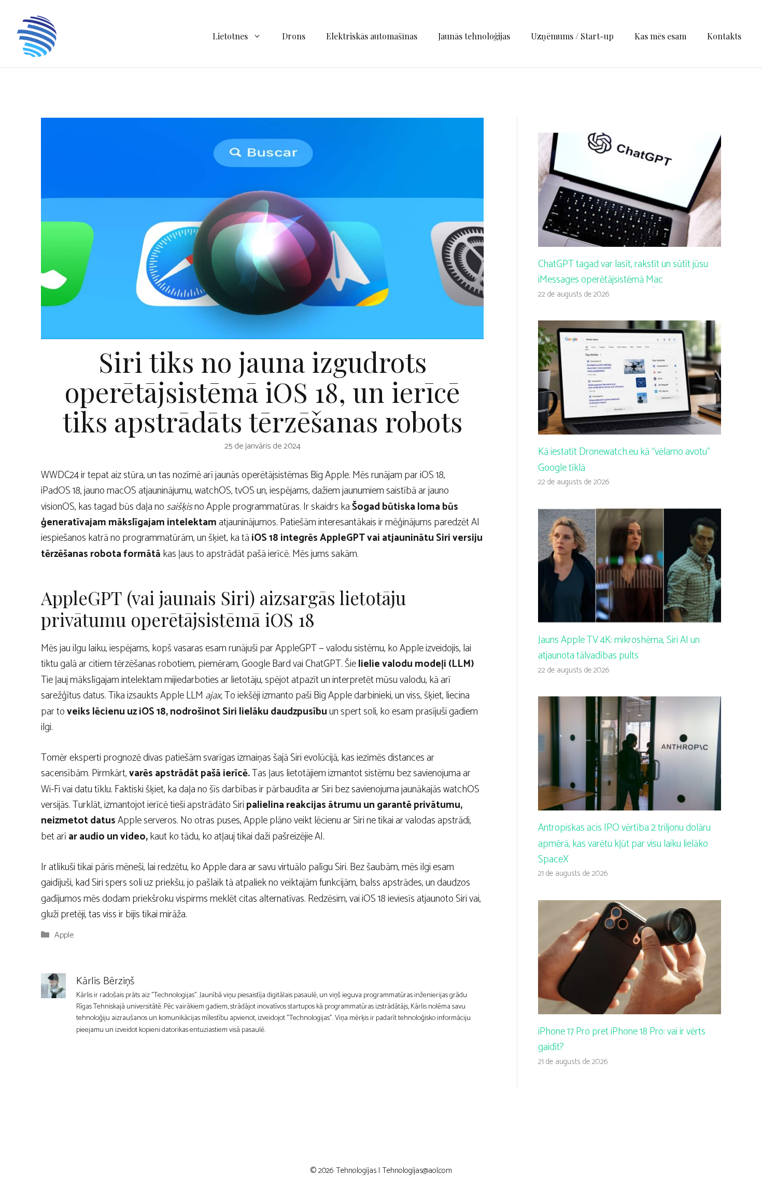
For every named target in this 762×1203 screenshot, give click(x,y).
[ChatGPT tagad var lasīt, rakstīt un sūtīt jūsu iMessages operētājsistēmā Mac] (629, 238)
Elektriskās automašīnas (371, 36)
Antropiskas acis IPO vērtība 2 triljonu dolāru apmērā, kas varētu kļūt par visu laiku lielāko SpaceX (624, 844)
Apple (64, 935)
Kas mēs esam (660, 36)
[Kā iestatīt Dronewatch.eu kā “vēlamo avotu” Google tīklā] (629, 426)
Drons (293, 36)
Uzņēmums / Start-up (572, 36)
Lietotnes (230, 36)
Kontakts (724, 36)
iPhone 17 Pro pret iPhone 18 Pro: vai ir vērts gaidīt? (621, 1039)
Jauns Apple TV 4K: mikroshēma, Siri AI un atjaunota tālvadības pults (619, 648)
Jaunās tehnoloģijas (474, 36)
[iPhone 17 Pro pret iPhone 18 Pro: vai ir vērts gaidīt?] (629, 1006)
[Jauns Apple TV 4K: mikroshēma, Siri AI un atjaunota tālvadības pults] (629, 614)
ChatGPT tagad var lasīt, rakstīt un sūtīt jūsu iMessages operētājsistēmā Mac (623, 272)
